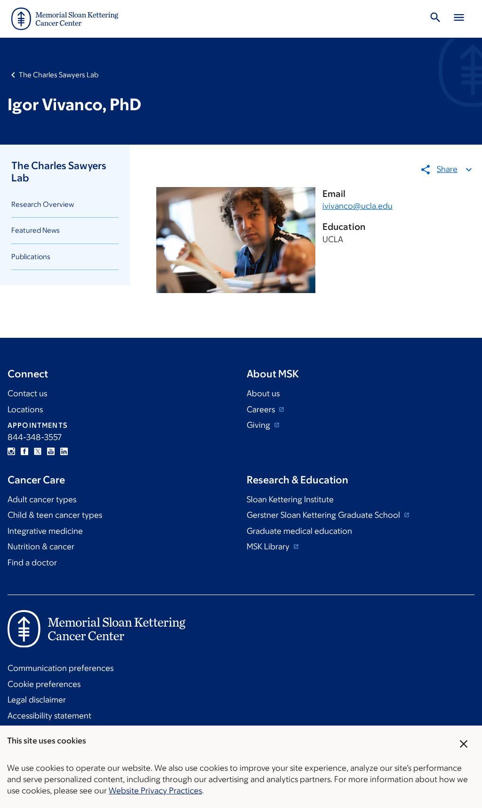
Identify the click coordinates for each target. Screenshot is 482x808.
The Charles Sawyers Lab (58, 75)
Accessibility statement (49, 715)
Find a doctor (32, 562)
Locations (25, 409)
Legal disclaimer (37, 699)
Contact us (27, 393)
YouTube (51, 451)
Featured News (35, 230)
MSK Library (269, 546)
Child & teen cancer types (55, 515)
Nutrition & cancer (41, 546)
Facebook (24, 451)
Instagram (11, 451)
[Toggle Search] (435, 19)
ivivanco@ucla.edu (357, 206)
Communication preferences (60, 668)
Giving (259, 425)
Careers (262, 409)
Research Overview (42, 204)
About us (263, 393)
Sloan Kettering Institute (290, 499)
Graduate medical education (299, 531)
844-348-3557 (35, 437)
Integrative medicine (45, 531)
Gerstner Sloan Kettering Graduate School (324, 515)
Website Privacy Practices (155, 790)
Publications (30, 257)
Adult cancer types (42, 499)
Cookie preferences (44, 684)
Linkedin (64, 451)
